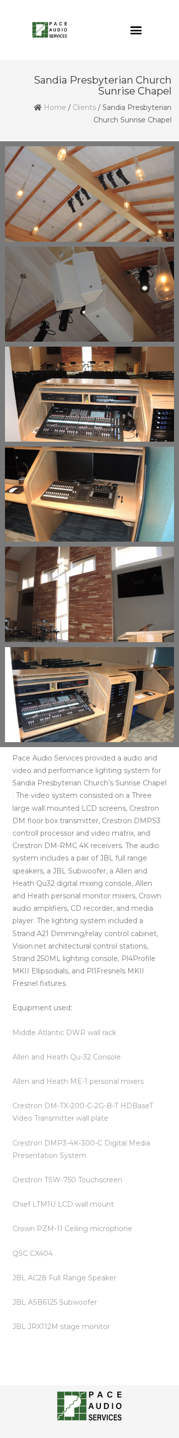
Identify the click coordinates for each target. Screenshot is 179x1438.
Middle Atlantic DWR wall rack (64, 1032)
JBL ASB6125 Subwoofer (54, 1302)
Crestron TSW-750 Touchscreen (67, 1179)
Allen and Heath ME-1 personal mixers (78, 1081)
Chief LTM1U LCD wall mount (63, 1204)
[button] (136, 29)
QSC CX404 (32, 1253)
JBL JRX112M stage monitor (61, 1326)
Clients (84, 107)
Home (55, 107)
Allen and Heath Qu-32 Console (66, 1057)
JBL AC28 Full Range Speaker (64, 1277)
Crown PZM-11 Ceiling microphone (72, 1228)
